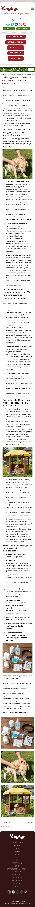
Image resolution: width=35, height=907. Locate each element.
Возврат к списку (7, 827)
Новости (17, 872)
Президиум (17, 854)
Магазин (17, 848)
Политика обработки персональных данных (17, 903)
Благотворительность (17, 869)
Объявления (15, 53)
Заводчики (17, 878)
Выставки (17, 866)
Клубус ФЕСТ (16, 884)
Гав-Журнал (15, 58)
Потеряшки (17, 863)
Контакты (17, 887)
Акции (17, 845)
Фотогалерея (16, 47)
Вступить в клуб (16, 37)
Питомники (17, 881)
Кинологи (16, 875)
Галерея (16, 851)
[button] (9, 28)
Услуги (17, 857)
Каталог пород (16, 842)
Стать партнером (15, 42)
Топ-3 (17, 860)
